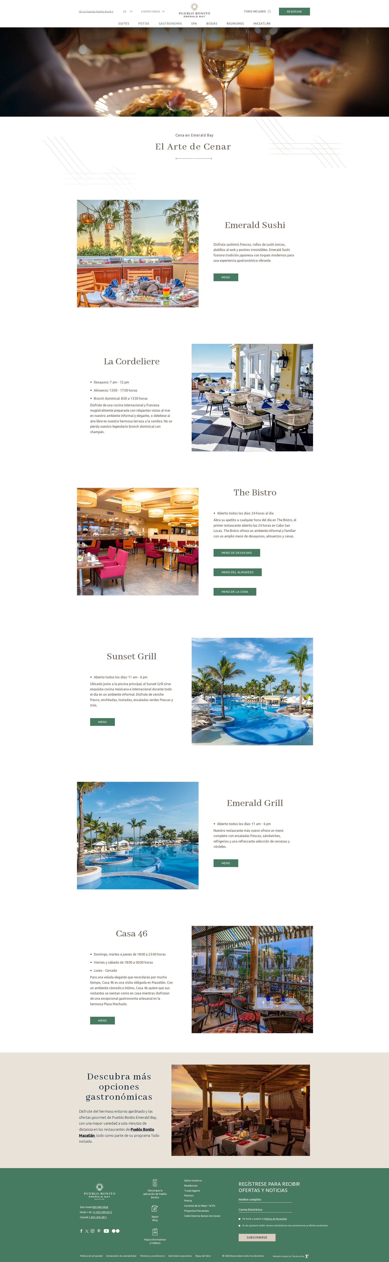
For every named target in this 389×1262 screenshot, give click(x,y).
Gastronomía (170, 23)
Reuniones (235, 23)
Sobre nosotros (193, 1180)
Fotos (144, 23)
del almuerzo (237, 571)
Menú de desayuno (236, 551)
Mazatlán (262, 23)
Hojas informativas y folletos (155, 1236)
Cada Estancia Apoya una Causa (202, 1216)
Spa (194, 23)
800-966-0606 (100, 1207)
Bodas (212, 23)
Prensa (188, 1200)
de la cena (234, 590)
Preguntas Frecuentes (196, 1210)
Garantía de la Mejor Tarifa (199, 1205)
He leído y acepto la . (265, 1219)
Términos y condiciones (152, 1256)
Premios (188, 1195)
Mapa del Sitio (203, 1256)
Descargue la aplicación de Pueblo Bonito (153, 1189)
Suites (123, 23)
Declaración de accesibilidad (121, 1256)
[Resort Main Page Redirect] (105, 1191)
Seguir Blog (155, 1218)
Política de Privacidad (275, 1219)
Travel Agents (192, 1190)
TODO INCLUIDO (255, 11)
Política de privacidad (91, 1256)
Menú (227, 276)
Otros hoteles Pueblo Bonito (96, 11)
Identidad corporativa (180, 1256)
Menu (104, 721)
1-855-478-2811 (98, 1217)
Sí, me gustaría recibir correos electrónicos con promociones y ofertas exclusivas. (265, 1225)
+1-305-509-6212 (102, 1212)
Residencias (190, 1185)
